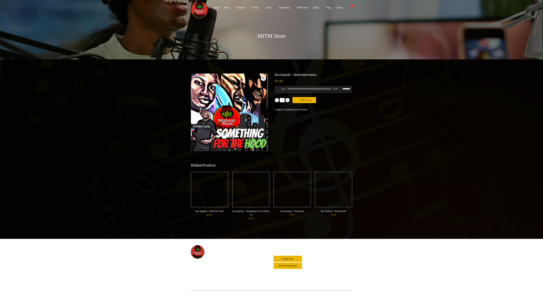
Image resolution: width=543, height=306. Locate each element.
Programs (241, 7)
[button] (263, 78)
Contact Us (244, 284)
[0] (350, 8)
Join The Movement (288, 265)
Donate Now (288, 259)
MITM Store (302, 7)
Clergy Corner (245, 256)
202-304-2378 (325, 265)
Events (255, 7)
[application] (313, 89)
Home (216, 7)
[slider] (347, 88)
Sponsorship (284, 7)
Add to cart (306, 100)
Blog (329, 7)
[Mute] (340, 88)
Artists (269, 7)
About (227, 7)
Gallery (316, 7)
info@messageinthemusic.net (332, 271)
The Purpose (244, 273)
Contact (339, 7)
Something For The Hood (295, 109)
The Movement (246, 267)
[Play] (278, 88)
